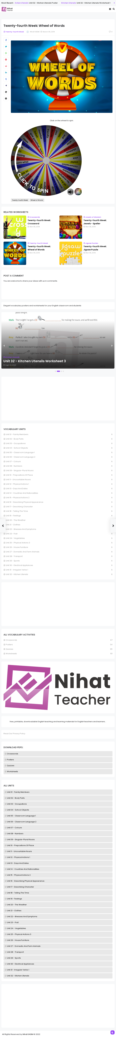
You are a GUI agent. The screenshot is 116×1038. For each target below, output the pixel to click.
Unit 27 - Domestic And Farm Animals (23, 946)
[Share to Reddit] (6, 66)
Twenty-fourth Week (15, 32)
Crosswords (12, 753)
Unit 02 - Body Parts (16, 798)
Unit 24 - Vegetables (16, 928)
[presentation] (4, 345)
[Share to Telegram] (6, 85)
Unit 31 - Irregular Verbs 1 (18, 969)
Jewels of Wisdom (93, 217)
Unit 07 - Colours (14, 827)
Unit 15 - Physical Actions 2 (19, 875)
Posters (10, 759)
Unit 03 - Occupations (17, 804)
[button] (55, 371)
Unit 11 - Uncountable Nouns (19, 851)
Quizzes (10, 765)
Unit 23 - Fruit (13, 922)
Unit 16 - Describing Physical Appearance (25, 881)
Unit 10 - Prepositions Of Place (20, 845)
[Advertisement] (58, 1006)
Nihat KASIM (28, 1034)
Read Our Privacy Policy (14, 733)
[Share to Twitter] (6, 46)
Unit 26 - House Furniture (18, 940)
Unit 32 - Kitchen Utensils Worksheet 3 (34, 361)
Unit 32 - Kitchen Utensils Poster (35, 3)
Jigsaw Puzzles (91, 243)
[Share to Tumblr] (6, 79)
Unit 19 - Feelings (14, 898)
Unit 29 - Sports (14, 958)
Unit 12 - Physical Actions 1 (18, 857)
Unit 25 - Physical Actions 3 (19, 934)
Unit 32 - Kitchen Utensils (18, 975)
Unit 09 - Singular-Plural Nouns (21, 839)
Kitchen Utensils (60, 3)
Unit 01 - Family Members (18, 792)
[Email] (6, 92)
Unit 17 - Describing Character (20, 887)
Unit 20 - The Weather (17, 904)
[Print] (6, 98)
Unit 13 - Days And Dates (18, 863)
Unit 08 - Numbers (15, 833)
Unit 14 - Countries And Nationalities (23, 869)
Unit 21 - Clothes (14, 910)
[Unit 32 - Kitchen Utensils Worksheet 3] (57, 340)
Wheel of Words (37, 200)
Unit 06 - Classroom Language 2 (21, 821)
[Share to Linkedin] (6, 72)
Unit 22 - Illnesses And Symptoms (22, 916)
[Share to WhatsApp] (6, 53)
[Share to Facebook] (6, 40)
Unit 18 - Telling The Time (18, 892)
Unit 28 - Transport (15, 952)
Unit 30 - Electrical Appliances (20, 964)
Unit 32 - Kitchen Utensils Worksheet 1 (86, 3)
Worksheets (12, 771)
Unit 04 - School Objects (18, 810)
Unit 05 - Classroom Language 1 (21, 815)
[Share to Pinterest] (6, 59)
